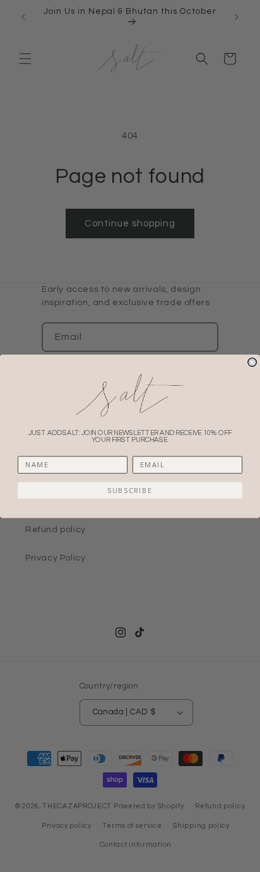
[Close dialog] (252, 362)
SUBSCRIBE (129, 490)
